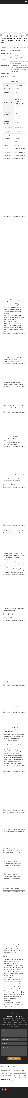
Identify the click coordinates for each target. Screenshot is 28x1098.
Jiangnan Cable (16, 1095)
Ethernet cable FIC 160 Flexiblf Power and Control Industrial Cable (20, 1077)
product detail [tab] (14, 81)
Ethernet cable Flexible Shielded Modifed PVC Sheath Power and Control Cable (7, 1080)
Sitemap (23, 1095)
